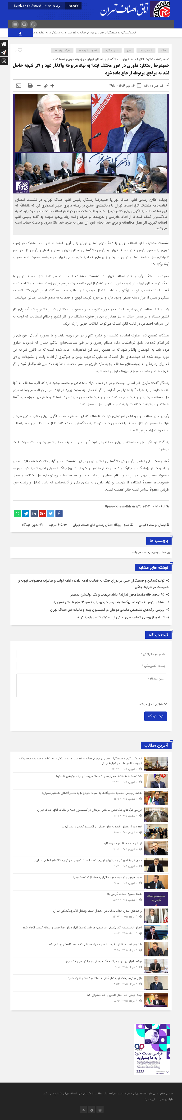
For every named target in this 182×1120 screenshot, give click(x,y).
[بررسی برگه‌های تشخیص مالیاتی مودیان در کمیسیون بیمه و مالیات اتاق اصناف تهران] (91, 814)
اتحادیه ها (146, 50)
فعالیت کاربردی (88, 50)
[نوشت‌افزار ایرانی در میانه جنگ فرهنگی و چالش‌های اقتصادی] (91, 966)
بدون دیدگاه (30, 525)
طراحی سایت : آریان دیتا (159, 1099)
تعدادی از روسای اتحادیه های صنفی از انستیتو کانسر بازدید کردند (120, 617)
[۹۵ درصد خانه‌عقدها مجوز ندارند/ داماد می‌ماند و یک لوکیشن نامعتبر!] (91, 781)
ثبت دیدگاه (155, 716)
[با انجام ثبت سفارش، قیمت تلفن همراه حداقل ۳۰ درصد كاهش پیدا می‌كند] (91, 949)
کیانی (142, 525)
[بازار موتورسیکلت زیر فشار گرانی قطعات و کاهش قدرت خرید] (91, 983)
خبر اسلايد (111, 50)
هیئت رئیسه (62, 50)
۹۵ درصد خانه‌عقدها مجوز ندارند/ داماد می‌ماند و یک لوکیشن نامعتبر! (117, 594)
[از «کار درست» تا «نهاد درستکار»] (91, 848)
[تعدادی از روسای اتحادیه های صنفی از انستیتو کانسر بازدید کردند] (91, 831)
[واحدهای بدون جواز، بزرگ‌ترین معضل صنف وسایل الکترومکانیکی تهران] (91, 915)
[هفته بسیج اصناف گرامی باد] (91, 898)
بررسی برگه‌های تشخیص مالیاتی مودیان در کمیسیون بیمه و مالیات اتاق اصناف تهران (107, 609)
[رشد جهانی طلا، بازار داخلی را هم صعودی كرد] (91, 999)
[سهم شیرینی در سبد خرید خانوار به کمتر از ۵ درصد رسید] (91, 882)
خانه (163, 50)
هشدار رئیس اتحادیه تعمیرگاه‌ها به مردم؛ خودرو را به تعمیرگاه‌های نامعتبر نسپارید (108, 602)
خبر (129, 50)
